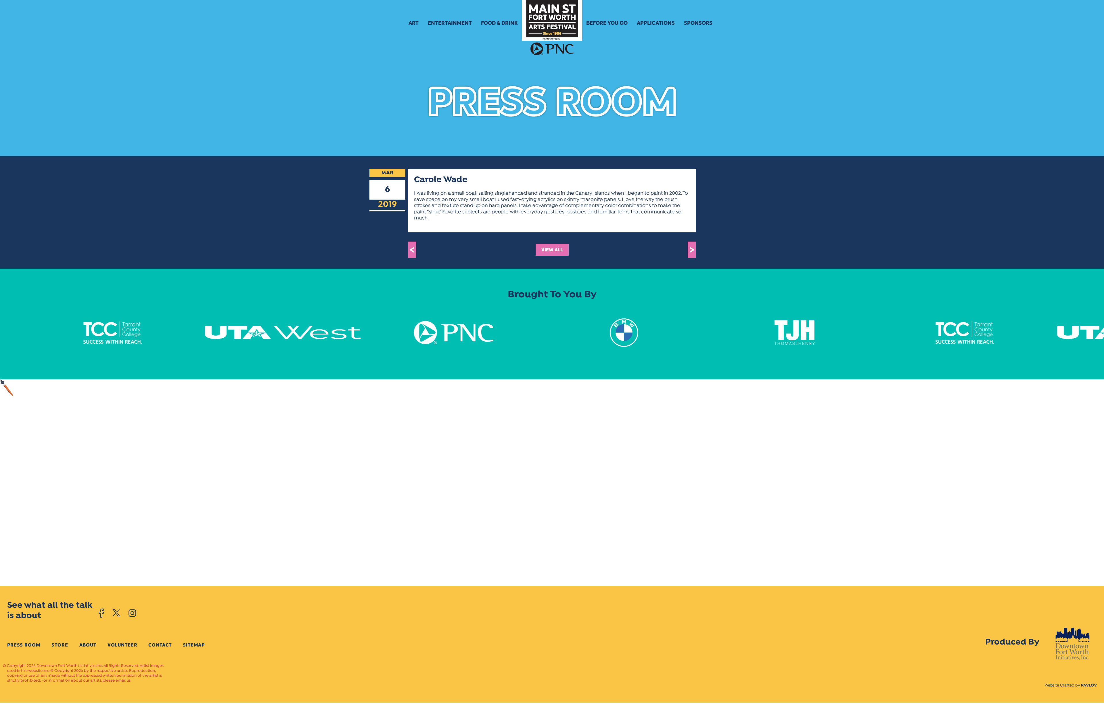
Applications (656, 23)
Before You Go (607, 23)
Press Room (23, 645)
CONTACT (160, 645)
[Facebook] (101, 613)
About (87, 645)
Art (414, 23)
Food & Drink (499, 23)
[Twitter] (116, 613)
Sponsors (698, 23)
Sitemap (194, 645)
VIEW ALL (552, 250)
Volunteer (122, 645)
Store (59, 645)
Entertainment (450, 23)
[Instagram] (132, 613)
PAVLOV (1089, 685)
